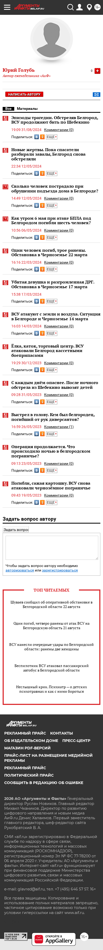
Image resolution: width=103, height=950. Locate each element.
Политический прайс (29, 775)
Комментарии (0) (59, 130)
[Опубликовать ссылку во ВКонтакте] (36, 136)
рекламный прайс (25, 768)
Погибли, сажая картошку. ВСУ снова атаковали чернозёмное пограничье (51, 485)
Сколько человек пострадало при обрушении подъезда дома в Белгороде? (54, 188)
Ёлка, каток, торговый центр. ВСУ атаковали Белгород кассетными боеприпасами (47, 350)
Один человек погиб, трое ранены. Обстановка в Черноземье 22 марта (49, 252)
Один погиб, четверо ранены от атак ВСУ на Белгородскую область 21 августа (51, 625)
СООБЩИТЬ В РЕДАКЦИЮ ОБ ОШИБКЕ (43, 782)
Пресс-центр (76, 740)
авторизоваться (20, 570)
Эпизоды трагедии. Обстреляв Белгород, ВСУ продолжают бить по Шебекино (54, 120)
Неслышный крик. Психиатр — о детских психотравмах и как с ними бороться (51, 689)
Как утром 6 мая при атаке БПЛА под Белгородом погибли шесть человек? (51, 220)
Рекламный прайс (25, 733)
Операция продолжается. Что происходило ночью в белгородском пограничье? (50, 451)
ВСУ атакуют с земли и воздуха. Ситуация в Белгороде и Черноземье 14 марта (55, 316)
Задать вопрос (16, 530)
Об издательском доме (31, 740)
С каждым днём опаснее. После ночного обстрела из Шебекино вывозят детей (54, 385)
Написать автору (24, 94)
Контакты (61, 733)
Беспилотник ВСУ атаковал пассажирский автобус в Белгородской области (52, 667)
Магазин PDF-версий (27, 748)
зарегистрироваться (60, 570)
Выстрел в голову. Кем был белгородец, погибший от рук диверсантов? (53, 417)
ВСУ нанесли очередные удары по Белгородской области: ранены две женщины (51, 646)
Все (8, 108)
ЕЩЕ (51, 137)
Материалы (27, 108)
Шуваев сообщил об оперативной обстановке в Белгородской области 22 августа (51, 604)
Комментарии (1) (59, 427)
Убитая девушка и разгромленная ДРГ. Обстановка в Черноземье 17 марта (52, 284)
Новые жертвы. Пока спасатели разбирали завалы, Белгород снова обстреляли (48, 154)
